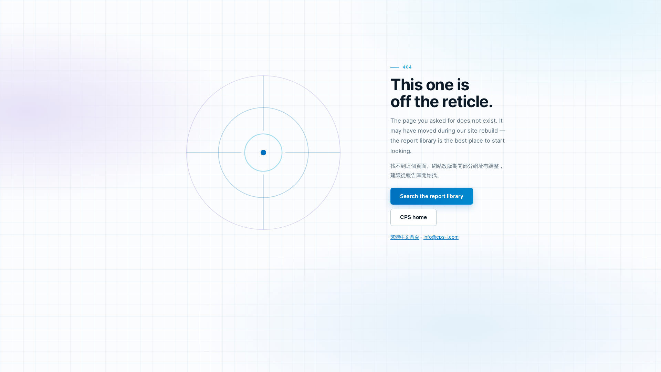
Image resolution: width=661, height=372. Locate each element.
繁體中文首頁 (404, 237)
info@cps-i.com (441, 237)
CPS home (413, 217)
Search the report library (431, 196)
